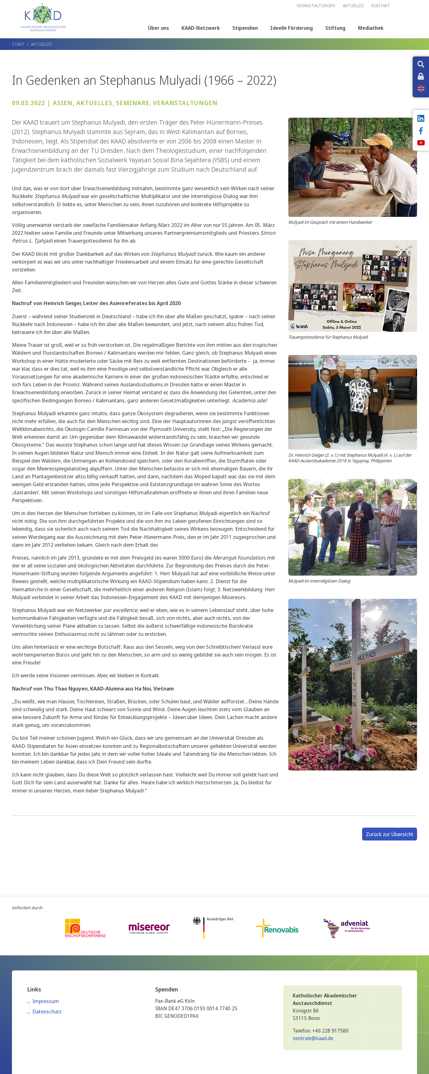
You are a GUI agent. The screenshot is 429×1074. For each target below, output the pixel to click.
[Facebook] (421, 131)
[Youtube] (421, 143)
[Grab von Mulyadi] (352, 684)
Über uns (158, 27)
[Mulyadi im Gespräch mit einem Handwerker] (352, 166)
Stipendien (245, 27)
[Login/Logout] (421, 77)
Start (18, 44)
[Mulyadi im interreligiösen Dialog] (352, 526)
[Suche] (421, 65)
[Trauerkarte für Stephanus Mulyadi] (352, 285)
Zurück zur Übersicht (389, 834)
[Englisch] (421, 88)
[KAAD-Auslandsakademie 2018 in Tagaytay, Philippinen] (352, 401)
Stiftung (335, 27)
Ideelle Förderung (291, 27)
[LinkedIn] (421, 119)
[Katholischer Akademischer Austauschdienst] (43, 17)
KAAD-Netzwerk (201, 27)
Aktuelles (41, 44)
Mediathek (370, 27)
